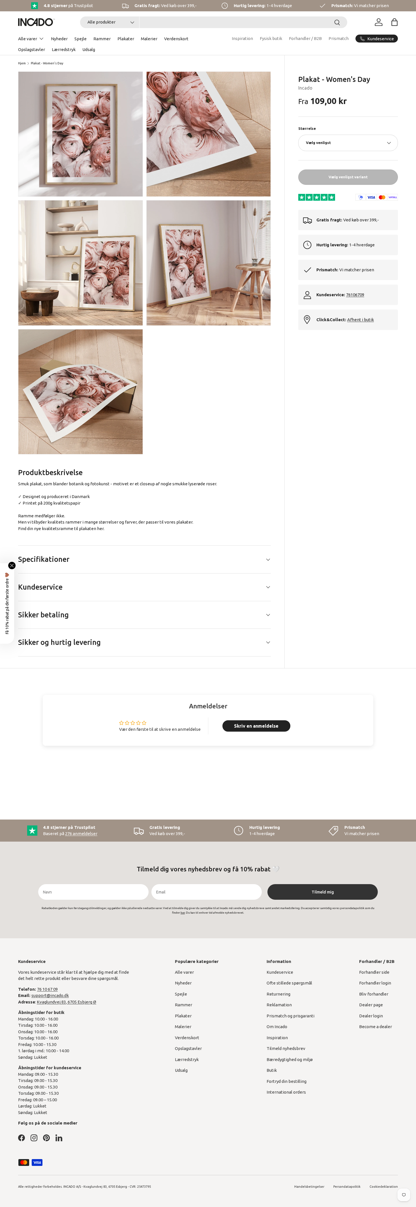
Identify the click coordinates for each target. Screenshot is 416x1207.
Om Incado (277, 1026)
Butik (272, 1070)
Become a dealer (375, 1026)
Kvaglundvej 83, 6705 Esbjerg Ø (66, 1002)
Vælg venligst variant (348, 177)
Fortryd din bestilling (286, 1081)
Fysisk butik (271, 38)
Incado (305, 87)
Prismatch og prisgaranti (290, 1015)
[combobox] (213, 22)
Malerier (149, 38)
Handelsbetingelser (309, 1186)
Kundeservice (280, 972)
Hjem (22, 63)
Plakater (125, 38)
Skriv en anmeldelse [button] (256, 726)
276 (81, 833)
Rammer (102, 38)
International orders (286, 1092)
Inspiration (242, 38)
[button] (394, 22)
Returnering (278, 994)
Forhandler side (374, 972)
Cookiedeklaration (384, 1186)
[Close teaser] (12, 565)
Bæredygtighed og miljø (290, 1059)
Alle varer (27, 38)
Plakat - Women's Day (47, 63)
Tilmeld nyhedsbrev (286, 1048)
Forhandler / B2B (305, 38)
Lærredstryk (64, 49)
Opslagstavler (31, 49)
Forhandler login (375, 983)
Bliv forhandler (373, 994)
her (100, 528)
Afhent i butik (360, 319)
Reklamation (279, 1004)
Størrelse (307, 128)
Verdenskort (176, 38)
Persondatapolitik (347, 1186)
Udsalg (88, 49)
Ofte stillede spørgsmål (289, 983)
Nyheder (59, 38)
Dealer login (371, 1015)
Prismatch (339, 38)
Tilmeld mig (323, 892)
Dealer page (371, 1004)
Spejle (80, 38)
